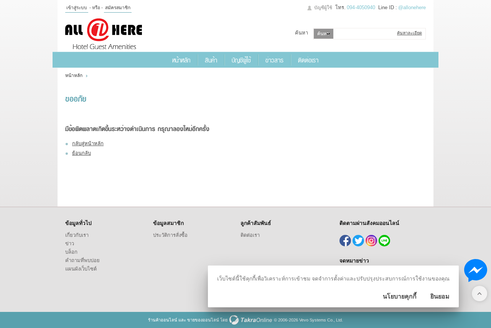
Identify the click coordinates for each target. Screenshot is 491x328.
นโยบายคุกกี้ (400, 296)
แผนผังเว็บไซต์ (81, 269)
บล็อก (71, 252)
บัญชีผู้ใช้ (323, 7)
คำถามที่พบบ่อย (82, 260)
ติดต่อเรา (308, 59)
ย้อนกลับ (81, 153)
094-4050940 (361, 7)
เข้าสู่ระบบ (76, 7)
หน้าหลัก (181, 59)
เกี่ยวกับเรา (77, 235)
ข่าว (69, 243)
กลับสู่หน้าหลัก (88, 143)
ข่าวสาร (274, 59)
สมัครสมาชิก (117, 7)
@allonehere (412, 7)
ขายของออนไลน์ (203, 320)
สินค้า (211, 59)
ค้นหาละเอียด (409, 33)
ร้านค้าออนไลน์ (162, 320)
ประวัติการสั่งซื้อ (170, 235)
